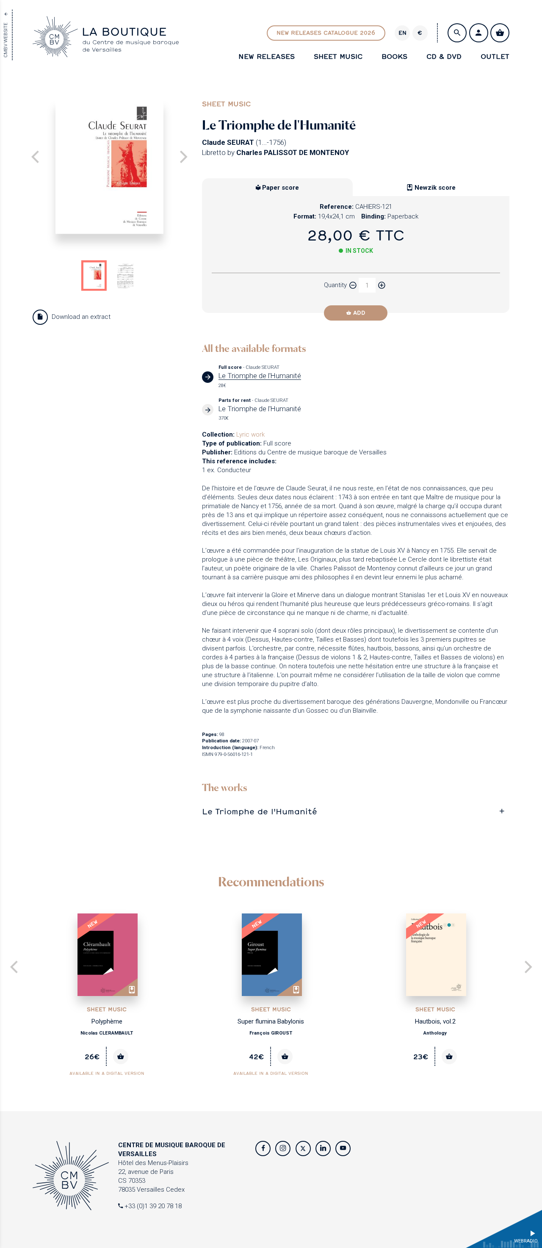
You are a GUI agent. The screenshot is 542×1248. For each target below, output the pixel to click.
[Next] (182, 157)
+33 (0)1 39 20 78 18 (152, 1206)
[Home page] (106, 52)
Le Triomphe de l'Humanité (259, 811)
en (402, 32)
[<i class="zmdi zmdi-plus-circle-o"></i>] (381, 285)
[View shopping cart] (499, 32)
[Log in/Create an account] (478, 32)
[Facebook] (263, 1148)
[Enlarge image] (109, 167)
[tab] (355, 811)
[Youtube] (343, 1148)
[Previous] (15, 967)
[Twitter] (303, 1148)
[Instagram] (282, 1148)
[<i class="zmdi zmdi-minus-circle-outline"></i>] (353, 285)
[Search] (457, 32)
